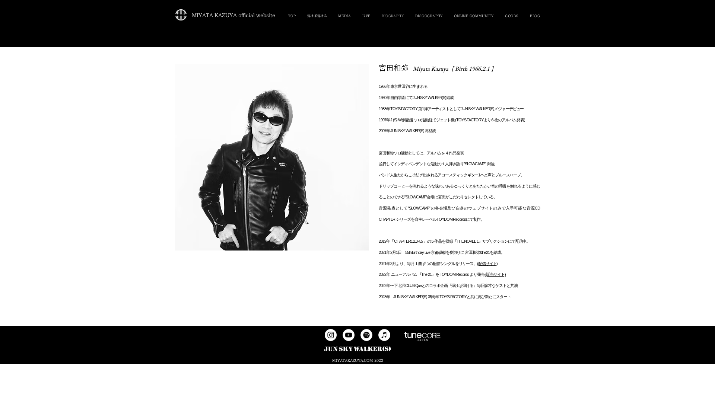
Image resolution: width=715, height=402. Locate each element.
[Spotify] (366, 335)
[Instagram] (331, 335)
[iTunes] (384, 335)
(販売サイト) (495, 274)
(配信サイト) (487, 263)
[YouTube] (349, 335)
